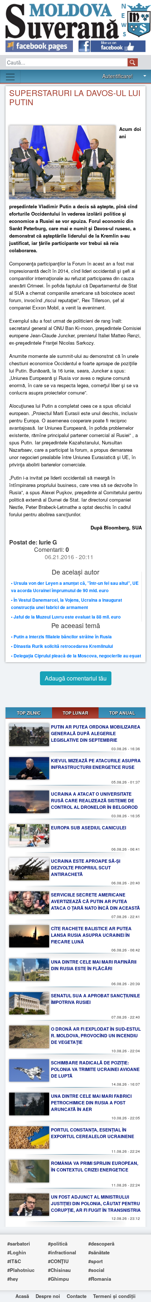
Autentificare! (117, 76)
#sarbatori (18, 1243)
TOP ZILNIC (29, 712)
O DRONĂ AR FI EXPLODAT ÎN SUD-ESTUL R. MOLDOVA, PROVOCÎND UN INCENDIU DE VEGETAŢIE (96, 1035)
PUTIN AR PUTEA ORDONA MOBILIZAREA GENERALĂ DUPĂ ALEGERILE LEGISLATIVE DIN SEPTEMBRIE (95, 733)
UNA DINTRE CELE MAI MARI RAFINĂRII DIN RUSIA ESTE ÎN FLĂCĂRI (93, 965)
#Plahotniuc (20, 1269)
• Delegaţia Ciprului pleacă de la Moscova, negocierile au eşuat (76, 655)
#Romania (99, 1278)
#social (96, 1269)
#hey (12, 1278)
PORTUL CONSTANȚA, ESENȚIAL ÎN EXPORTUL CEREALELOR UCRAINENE (92, 1133)
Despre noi (48, 1295)
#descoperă (101, 1243)
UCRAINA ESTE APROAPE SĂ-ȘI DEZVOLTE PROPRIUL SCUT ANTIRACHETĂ (85, 867)
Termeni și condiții (114, 1295)
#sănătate (99, 1252)
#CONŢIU (58, 1261)
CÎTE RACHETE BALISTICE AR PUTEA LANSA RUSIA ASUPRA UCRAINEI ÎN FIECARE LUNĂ (91, 935)
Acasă (22, 1295)
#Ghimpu (58, 1278)
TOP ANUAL (122, 712)
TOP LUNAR (75, 712)
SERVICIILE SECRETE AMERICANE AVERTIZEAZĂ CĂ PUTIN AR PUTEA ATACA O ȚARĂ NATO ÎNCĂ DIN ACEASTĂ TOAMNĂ (95, 904)
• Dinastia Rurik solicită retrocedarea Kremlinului (62, 646)
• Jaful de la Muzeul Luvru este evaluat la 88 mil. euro (66, 616)
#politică (57, 1243)
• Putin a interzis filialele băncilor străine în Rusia (61, 636)
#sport (95, 1261)
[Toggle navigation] (10, 77)
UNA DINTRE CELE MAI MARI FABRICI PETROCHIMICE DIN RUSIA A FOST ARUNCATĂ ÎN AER (91, 1102)
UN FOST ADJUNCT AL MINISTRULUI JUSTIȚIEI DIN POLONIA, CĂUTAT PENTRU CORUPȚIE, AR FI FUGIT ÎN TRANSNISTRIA (96, 1203)
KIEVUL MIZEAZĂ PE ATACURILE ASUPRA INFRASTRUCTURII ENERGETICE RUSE (96, 763)
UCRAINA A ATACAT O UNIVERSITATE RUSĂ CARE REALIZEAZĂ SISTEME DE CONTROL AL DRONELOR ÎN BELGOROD (94, 800)
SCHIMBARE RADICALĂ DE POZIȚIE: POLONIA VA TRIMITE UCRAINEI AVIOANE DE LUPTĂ (95, 1069)
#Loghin (16, 1252)
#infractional (62, 1252)
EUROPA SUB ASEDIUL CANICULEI (88, 827)
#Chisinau (59, 1269)
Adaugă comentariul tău (76, 678)
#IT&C (14, 1261)
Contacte (76, 1295)
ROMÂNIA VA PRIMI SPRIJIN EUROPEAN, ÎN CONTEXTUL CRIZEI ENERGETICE (94, 1166)
